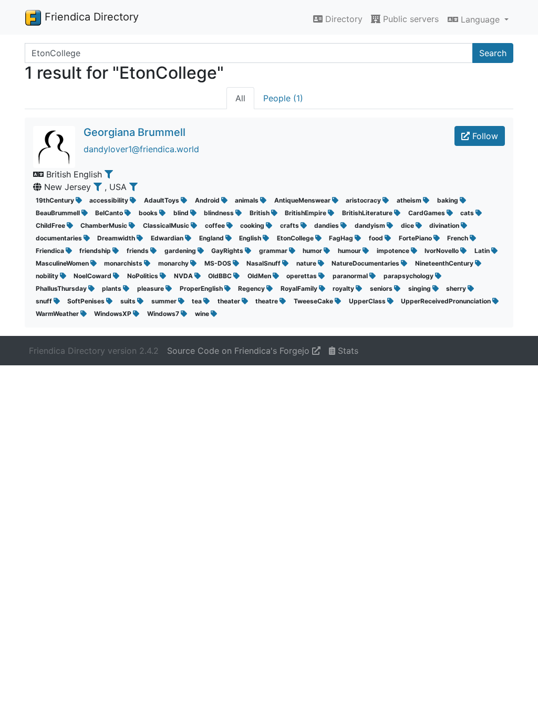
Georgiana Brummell (134, 132)
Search (492, 53)
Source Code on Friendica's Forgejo (239, 350)
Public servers (409, 19)
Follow (484, 136)
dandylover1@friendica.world (141, 149)
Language (480, 19)
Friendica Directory (90, 16)
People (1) (283, 98)
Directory (343, 19)
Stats (346, 350)
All (240, 98)
